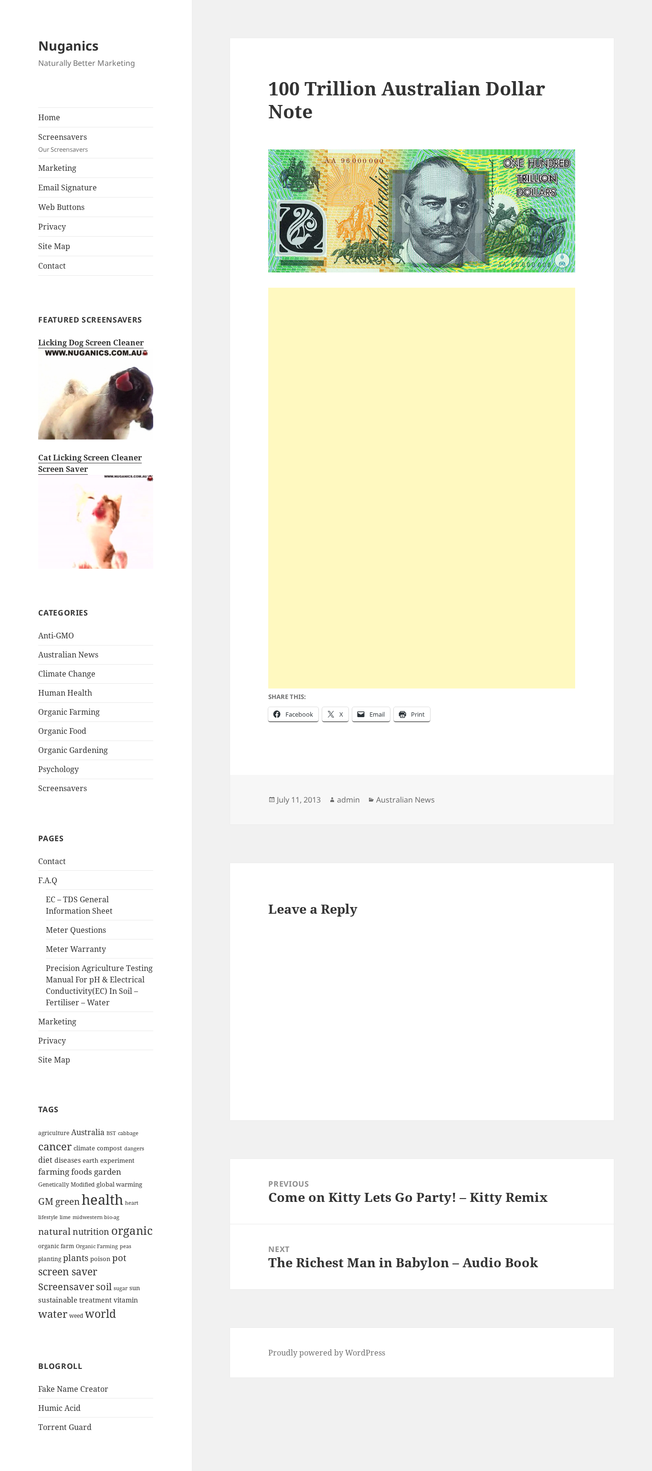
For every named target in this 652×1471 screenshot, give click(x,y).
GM (45, 1201)
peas (125, 1246)
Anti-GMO (56, 635)
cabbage (128, 1133)
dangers (134, 1148)
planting (49, 1258)
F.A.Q (47, 880)
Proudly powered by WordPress (326, 1352)
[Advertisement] (421, 354)
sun (134, 1287)
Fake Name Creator (73, 1389)
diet (45, 1160)
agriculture (53, 1133)
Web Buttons (61, 207)
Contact (52, 266)
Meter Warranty (76, 949)
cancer (55, 1146)
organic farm (56, 1246)
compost (109, 1148)
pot (119, 1257)
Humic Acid (59, 1408)
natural (54, 1231)
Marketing (57, 168)
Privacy (52, 226)
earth (90, 1160)
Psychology (58, 769)
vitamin (126, 1299)
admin (348, 799)
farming (53, 1171)
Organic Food (62, 731)
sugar (120, 1288)
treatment (95, 1299)
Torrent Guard (65, 1427)
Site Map (54, 246)
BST (111, 1133)
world (100, 1313)
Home (49, 117)
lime (65, 1217)
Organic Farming (69, 712)
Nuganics (68, 45)
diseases (67, 1160)
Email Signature (67, 187)
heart (131, 1203)
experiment (117, 1160)
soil (104, 1286)
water (52, 1313)
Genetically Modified (66, 1184)
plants (75, 1257)
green (67, 1201)
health (102, 1199)
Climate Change (66, 673)
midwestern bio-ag (96, 1217)
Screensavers (63, 143)
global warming (119, 1184)
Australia (88, 1132)
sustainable (57, 1299)
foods (81, 1171)
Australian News (68, 654)
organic (132, 1230)
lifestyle (48, 1217)
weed (76, 1315)
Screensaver (66, 1286)
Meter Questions (76, 930)
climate (84, 1148)
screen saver (67, 1271)
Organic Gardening (73, 750)
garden (107, 1171)
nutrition (91, 1231)
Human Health (65, 693)
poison (100, 1258)
